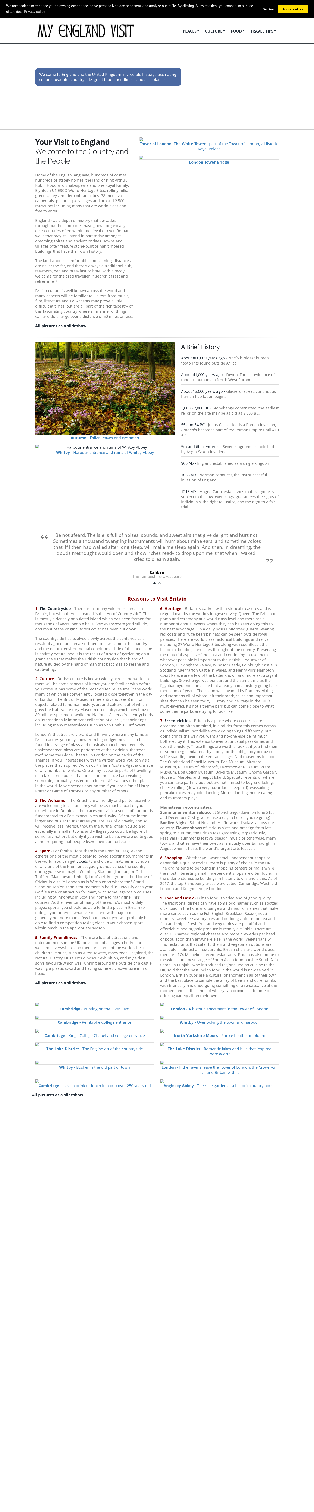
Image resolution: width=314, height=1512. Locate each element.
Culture (213, 31)
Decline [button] (268, 9)
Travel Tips (261, 31)
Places (190, 31)
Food (236, 31)
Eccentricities (177, 720)
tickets (82, 861)
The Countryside (55, 608)
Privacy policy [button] (34, 11)
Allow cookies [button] (293, 9)
